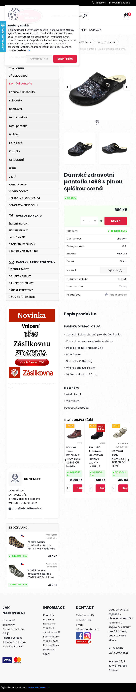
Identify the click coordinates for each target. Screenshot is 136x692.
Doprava (48, 619)
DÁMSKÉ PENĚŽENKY (21, 283)
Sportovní (15, 109)
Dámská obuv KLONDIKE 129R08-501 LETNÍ (119, 458)
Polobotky (15, 100)
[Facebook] (79, 634)
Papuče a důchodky (22, 92)
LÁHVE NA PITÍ (17, 237)
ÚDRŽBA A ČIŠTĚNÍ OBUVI (24, 198)
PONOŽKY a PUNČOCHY (23, 205)
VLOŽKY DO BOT (19, 191)
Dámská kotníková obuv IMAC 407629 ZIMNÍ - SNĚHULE (96, 457)
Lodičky (14, 134)
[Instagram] (87, 634)
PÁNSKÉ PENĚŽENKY (21, 290)
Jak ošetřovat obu (13, 642)
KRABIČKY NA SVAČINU (23, 251)
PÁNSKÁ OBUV (18, 184)
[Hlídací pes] (113, 295)
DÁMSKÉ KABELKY (20, 276)
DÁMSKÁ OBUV (18, 75)
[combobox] (113, 270)
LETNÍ (12, 168)
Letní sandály (18, 117)
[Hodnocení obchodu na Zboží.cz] (84, 641)
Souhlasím (65, 59)
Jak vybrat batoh (12, 646)
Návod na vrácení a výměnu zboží (51, 628)
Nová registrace (121, 2)
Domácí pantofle (20, 83)
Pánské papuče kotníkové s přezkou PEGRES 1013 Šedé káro (41, 574)
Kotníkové (15, 143)
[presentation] (67, 87)
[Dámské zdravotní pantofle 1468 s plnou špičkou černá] (97, 87)
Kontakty (48, 615)
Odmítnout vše (39, 58)
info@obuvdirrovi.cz (27, 508)
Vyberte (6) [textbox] (115, 270)
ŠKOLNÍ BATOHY (19, 223)
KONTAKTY (80, 30)
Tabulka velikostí (12, 637)
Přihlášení (100, 2)
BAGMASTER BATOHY (22, 297)
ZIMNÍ (12, 177)
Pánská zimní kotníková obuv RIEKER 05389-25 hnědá (73, 457)
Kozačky (14, 151)
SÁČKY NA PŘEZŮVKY (22, 244)
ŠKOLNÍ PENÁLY (18, 230)
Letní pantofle (18, 126)
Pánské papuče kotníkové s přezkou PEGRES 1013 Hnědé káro (41, 545)
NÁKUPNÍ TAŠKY (19, 269)
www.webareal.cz (39, 687)
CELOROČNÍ (16, 160)
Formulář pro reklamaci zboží (51, 650)
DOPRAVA (95, 30)
